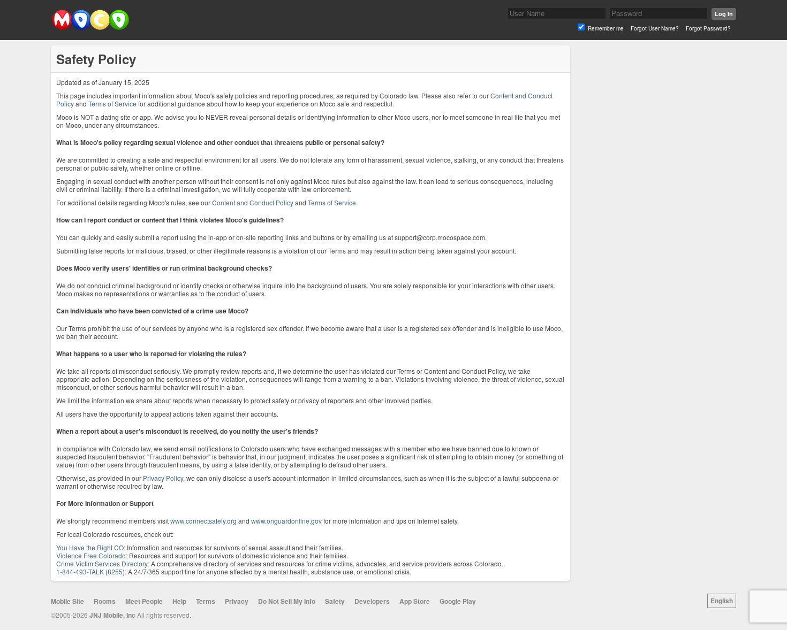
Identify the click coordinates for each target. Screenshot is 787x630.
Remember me (606, 28)
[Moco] (90, 27)
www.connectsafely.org (203, 520)
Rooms (105, 601)
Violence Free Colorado (91, 555)
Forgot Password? (708, 28)
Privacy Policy (163, 477)
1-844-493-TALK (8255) (90, 571)
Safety (335, 601)
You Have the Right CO (90, 547)
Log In (724, 14)
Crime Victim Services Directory (102, 563)
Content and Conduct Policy (252, 202)
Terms (205, 601)
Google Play (458, 601)
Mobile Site (67, 601)
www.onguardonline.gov (286, 520)
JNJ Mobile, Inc (112, 615)
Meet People (144, 601)
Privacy (236, 601)
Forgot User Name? (655, 28)
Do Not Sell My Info (286, 601)
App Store (414, 601)
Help (179, 601)
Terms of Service (112, 103)
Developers (372, 601)
